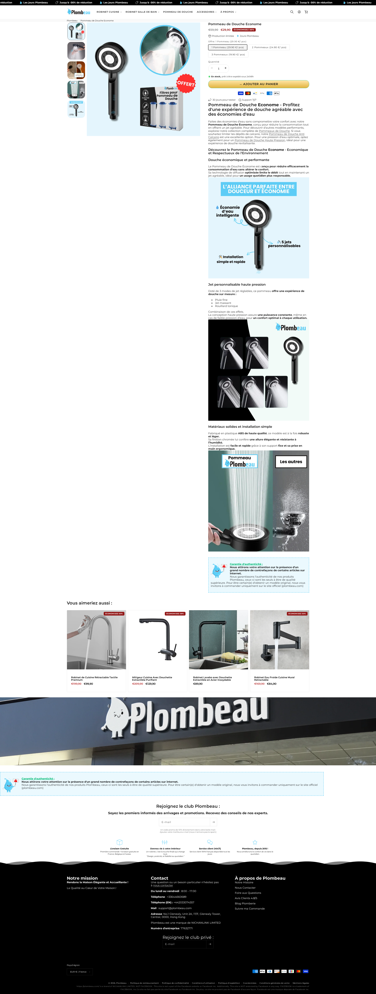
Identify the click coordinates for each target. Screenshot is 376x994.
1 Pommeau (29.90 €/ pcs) (228, 47)
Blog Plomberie (245, 903)
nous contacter (163, 885)
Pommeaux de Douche (274, 130)
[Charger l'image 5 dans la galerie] (76, 109)
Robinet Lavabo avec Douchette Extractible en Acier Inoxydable (212, 678)
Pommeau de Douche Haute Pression (260, 140)
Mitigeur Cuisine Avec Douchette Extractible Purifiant (152, 678)
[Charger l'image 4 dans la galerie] (76, 89)
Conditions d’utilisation (203, 983)
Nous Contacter (245, 887)
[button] (109, 12)
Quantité (213, 61)
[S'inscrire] (213, 822)
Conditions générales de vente (274, 983)
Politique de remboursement (144, 983)
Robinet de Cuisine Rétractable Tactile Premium (94, 678)
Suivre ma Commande (250, 908)
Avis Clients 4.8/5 (246, 898)
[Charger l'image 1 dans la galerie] (76, 31)
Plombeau (72, 20)
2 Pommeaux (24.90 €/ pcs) (269, 47)
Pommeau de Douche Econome (97, 20)
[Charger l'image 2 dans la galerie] (76, 51)
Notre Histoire (244, 882)
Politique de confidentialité (175, 983)
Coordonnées (249, 983)
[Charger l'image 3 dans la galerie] (76, 70)
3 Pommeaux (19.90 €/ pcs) (228, 54)
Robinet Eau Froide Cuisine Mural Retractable (274, 678)
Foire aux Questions (248, 893)
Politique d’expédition (229, 983)
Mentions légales (301, 983)
